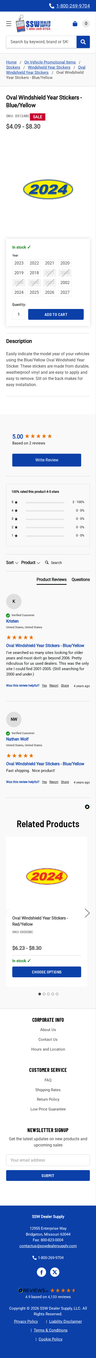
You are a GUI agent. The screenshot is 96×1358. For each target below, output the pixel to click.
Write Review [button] (46, 460)
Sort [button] (10, 562)
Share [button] (65, 685)
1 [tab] (39, 994)
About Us (48, 1029)
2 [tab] (44, 994)
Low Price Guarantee (48, 1109)
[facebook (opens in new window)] (41, 1272)
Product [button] (28, 562)
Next (87, 913)
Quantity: (18, 304)
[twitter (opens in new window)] (54, 1272)
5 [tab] (57, 994)
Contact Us (48, 1039)
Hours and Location (48, 1049)
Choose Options (47, 971)
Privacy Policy (26, 1321)
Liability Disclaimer (65, 1321)
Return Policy (48, 1099)
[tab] (52, 581)
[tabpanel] (46, 912)
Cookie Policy (50, 1339)
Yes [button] (44, 685)
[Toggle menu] (9, 23)
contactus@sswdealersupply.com (48, 1246)
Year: (22, 255)
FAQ (48, 1080)
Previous (7, 913)
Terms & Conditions (51, 1330)
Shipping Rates (48, 1090)
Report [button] (53, 685)
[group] (46, 437)
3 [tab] (48, 994)
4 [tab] (52, 994)
